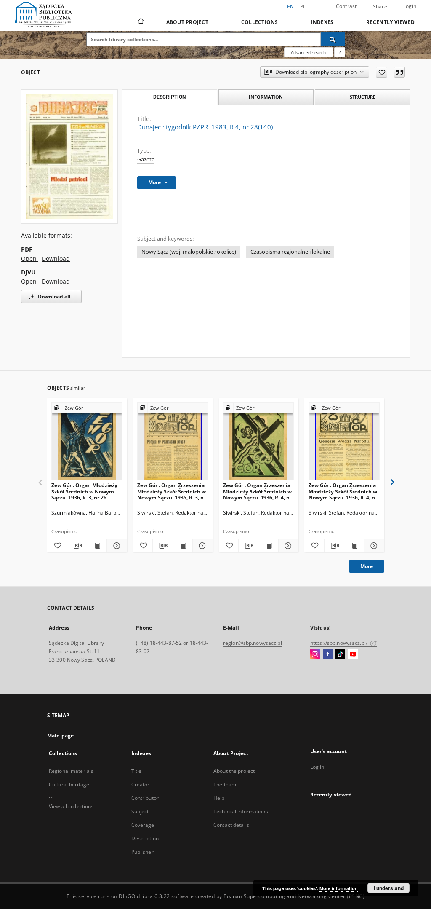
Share (380, 6)
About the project (234, 771)
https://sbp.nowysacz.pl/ (339, 642)
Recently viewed (390, 22)
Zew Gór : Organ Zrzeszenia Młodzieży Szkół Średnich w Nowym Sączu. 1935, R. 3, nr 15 (171, 491)
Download (56, 259)
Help (218, 798)
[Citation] (399, 72)
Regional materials (71, 771)
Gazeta (145, 159)
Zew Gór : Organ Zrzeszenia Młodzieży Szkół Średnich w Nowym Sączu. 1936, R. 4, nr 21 (343, 491)
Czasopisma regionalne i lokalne (290, 251)
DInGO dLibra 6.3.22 (144, 896)
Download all (54, 296)
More (366, 566)
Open (29, 259)
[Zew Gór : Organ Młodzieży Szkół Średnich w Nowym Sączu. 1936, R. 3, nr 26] (87, 442)
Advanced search (308, 52)
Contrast (346, 6)
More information (338, 888)
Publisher (142, 851)
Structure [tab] (362, 97)
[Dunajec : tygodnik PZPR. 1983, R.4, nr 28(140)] (69, 156)
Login (409, 6)
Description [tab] (169, 97)
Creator (140, 784)
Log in (317, 766)
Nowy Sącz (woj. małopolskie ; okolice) (188, 251)
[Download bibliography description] (76, 545)
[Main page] (140, 22)
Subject (140, 811)
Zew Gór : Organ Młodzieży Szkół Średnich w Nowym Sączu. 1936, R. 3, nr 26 (84, 491)
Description (145, 838)
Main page (60, 735)
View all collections (71, 806)
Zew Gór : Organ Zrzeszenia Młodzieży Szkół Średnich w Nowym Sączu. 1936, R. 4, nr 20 (257, 491)
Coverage (142, 825)
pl (303, 6)
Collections (259, 22)
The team (224, 784)
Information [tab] (266, 97)
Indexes (322, 22)
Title (136, 771)
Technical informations (240, 811)
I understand (389, 888)
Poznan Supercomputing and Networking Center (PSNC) (293, 896)
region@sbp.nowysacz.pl (252, 642)
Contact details (231, 825)
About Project (187, 22)
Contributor (145, 798)
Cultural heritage (69, 784)
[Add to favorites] (381, 72)
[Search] (333, 39)
